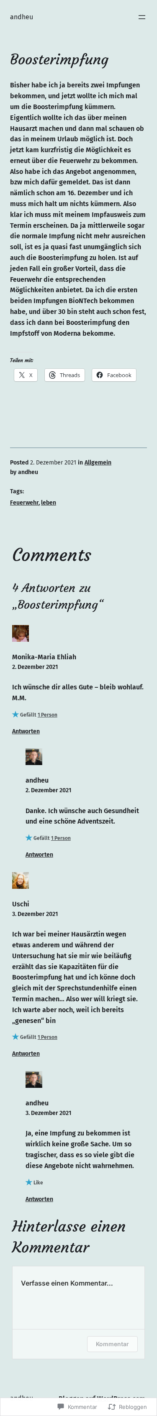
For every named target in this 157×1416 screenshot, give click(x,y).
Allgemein (98, 462)
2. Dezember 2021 (35, 667)
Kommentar (112, 1343)
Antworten (26, 731)
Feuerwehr (24, 502)
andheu (21, 17)
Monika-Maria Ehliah (44, 657)
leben (48, 502)
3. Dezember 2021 (35, 914)
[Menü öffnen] (142, 17)
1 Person (47, 715)
